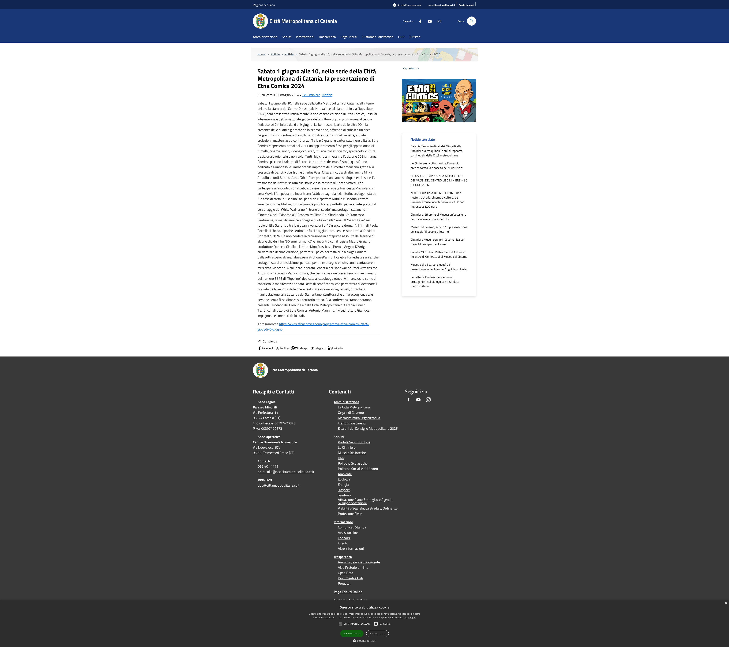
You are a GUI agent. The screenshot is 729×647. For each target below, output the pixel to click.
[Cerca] (471, 21)
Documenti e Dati (350, 578)
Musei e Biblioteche (352, 453)
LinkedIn (337, 348)
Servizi (339, 436)
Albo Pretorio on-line (353, 567)
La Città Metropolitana (354, 407)
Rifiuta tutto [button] (377, 633)
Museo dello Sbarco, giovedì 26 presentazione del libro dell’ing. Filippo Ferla (439, 266)
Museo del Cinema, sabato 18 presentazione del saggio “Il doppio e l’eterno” (439, 229)
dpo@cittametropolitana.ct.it (278, 485)
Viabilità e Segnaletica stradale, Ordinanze (368, 508)
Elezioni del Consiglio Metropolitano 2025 (368, 428)
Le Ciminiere (311, 94)
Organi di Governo (351, 412)
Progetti (344, 583)
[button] (357, 624)
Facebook (268, 348)
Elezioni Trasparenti (352, 423)
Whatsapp (301, 348)
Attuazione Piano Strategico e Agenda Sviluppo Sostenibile (365, 501)
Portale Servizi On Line (354, 442)
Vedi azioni (409, 68)
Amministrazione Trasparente (359, 562)
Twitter (284, 348)
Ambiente (345, 474)
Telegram (320, 348)
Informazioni (343, 522)
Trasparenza (343, 556)
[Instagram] (438, 21)
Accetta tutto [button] (351, 633)
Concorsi (344, 538)
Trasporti (344, 490)
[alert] (364, 623)
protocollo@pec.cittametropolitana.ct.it (286, 471)
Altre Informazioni (351, 548)
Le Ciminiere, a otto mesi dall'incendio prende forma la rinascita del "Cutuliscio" (437, 165)
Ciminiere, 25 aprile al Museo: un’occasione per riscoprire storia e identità (438, 216)
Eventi (342, 543)
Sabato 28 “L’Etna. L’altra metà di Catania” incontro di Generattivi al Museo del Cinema (439, 254)
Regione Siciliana (264, 5)
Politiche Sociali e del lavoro (358, 468)
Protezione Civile (350, 513)
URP (341, 458)
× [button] (725, 603)
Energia (343, 484)
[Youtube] (428, 21)
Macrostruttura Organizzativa (359, 418)
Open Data (345, 573)
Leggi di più (410, 617)
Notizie (275, 54)
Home (261, 54)
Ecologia (344, 479)
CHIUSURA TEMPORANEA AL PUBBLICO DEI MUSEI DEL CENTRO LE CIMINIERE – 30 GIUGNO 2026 (439, 180)
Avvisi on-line (348, 532)
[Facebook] (419, 21)
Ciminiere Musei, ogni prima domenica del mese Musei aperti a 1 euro (437, 241)
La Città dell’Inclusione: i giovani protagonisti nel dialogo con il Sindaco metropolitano (435, 281)
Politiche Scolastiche (353, 463)
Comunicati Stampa (352, 527)
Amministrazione (346, 401)
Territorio (344, 495)
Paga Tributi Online (348, 591)
